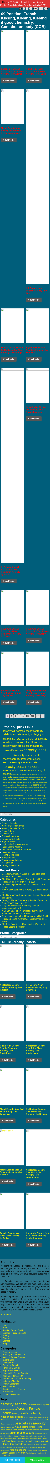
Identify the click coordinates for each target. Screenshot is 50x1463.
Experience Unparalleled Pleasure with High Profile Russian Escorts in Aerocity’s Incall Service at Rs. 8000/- (25, 919)
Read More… (7, 1314)
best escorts (14, 1420)
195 (27, 716)
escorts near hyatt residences (25, 777)
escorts (13, 1424)
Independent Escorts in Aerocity (16, 849)
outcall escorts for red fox (24, 803)
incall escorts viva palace (24, 793)
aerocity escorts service (8, 1409)
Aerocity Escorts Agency (38, 1405)
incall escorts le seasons (17, 790)
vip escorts (5, 1455)
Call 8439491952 (12, 1460)
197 (41, 8)
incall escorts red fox (9, 793)
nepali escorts (5, 1450)
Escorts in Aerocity (10, 836)
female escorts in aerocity (16, 1429)
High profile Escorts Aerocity (15, 844)
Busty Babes (8, 831)
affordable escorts (42, 1417)
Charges (6, 1338)
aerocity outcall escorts (22, 766)
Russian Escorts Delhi (13, 1330)
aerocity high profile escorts (18, 745)
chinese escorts (6, 1424)
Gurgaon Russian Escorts (14, 1333)
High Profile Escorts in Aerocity (15, 1436)
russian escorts (18, 1449)
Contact (6, 1341)
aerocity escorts (24, 738)
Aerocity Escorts (9, 823)
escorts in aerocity (31, 1423)
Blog (5, 1343)
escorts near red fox (20, 782)
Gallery (6, 1335)
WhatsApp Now (37, 1460)
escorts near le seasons (27, 779)
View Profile (8, 80)
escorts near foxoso (33, 774)
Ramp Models (8, 857)
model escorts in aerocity (38, 1447)
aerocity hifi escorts (31, 742)
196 (35, 8)
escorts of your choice (7, 1427)
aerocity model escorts (24, 762)
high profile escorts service (34, 1436)
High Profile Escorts (11, 842)
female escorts (21, 1427)
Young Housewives (11, 865)
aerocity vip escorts (30, 1417)
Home (5, 2)
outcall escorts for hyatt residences (16, 798)
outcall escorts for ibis (35, 798)
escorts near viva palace (35, 782)
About (5, 1328)
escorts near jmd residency (11, 779)
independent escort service (32, 1444)
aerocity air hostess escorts (18, 730)
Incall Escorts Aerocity (12, 847)
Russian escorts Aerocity (13, 860)
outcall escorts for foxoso (15, 795)
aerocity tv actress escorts (18, 770)
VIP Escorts (7, 863)
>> (46, 8)
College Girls (8, 834)
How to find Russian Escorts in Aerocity (34, 1438)
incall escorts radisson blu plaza (35, 790)
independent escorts (12, 1444)
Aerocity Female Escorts (13, 828)
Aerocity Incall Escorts (22, 1413)
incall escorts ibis (30, 787)
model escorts (10, 1447)
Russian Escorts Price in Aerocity (36, 1453)
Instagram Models (10, 852)
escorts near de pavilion (18, 774)
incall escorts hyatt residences (15, 787)
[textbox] (25, 937)
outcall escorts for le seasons (28, 801)
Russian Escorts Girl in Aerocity (37, 1450)
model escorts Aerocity (22, 1447)
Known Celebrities (10, 855)
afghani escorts (5, 1420)
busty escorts (44, 1420)
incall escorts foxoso (21, 785)
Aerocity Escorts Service (13, 826)
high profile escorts (22, 1432)
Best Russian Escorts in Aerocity (29, 1420)
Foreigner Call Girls (11, 839)
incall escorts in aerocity (38, 1441)
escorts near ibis (40, 777)
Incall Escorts (7, 1441)
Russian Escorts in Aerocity (13, 1453)
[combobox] (25, 937)
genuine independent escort (33, 1429)
